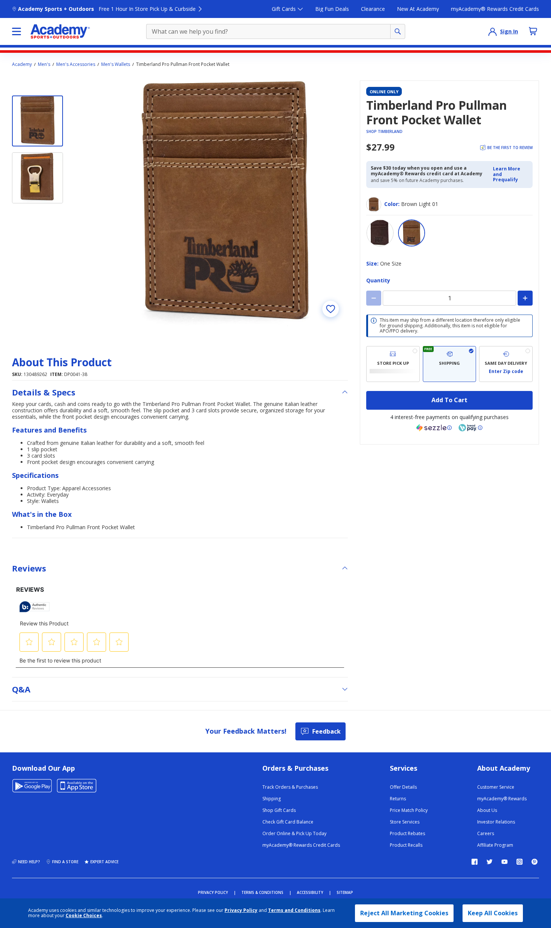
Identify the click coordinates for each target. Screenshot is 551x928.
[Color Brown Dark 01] (380, 233)
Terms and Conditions (294, 910)
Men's (44, 64)
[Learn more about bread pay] (470, 427)
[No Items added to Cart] (533, 31)
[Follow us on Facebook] (474, 861)
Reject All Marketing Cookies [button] (404, 913)
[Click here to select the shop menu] (16, 31)
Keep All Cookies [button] (493, 913)
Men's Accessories (75, 64)
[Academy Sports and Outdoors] (60, 31)
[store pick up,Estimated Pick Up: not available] (393, 364)
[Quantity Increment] (525, 298)
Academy (22, 64)
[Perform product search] (397, 31)
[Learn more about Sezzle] (434, 427)
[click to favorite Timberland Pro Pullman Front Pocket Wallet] (330, 309)
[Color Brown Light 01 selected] (411, 233)
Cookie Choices (84, 915)
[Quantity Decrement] (373, 298)
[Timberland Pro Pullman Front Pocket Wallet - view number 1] (37, 121)
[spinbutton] (449, 298)
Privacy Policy (241, 910)
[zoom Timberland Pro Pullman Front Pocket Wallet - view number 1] (225, 203)
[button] (510, 174)
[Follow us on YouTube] (504, 861)
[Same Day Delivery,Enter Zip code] (505, 364)
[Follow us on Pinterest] (534, 861)
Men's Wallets (115, 64)
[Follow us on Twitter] (489, 861)
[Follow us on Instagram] (519, 861)
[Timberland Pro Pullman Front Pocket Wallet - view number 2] (37, 178)
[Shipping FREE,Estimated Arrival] (449, 364)
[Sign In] (493, 31)
